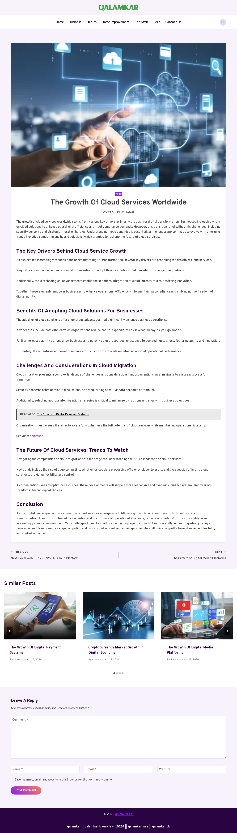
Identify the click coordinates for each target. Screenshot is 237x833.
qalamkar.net (124, 814)
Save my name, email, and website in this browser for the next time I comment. (65, 780)
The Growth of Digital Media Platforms (199, 555)
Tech (157, 22)
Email (91, 769)
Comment (20, 720)
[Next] (227, 631)
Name (17, 769)
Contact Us (173, 22)
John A (110, 212)
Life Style (142, 22)
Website (165, 769)
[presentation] (40, 615)
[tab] (114, 673)
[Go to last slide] (9, 631)
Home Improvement (116, 22)
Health (92, 22)
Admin (95, 659)
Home (60, 22)
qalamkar (36, 436)
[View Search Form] (223, 22)
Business (75, 22)
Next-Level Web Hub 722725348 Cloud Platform (45, 555)
